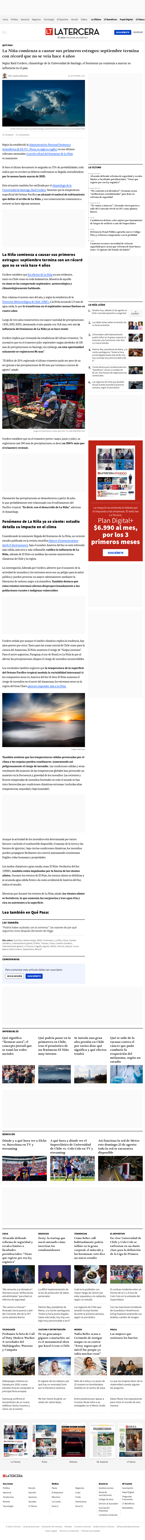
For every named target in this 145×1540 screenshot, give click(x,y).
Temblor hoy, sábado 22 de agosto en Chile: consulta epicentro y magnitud (109, 312)
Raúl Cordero (16, 949)
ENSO (39, 940)
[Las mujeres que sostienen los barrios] (126, 1366)
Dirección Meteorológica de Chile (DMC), (25, 301)
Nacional (25, 19)
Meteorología (29, 940)
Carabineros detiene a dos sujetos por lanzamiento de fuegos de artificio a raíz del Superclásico (116, 222)
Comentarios (24, 134)
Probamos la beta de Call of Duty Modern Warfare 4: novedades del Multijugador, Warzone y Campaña (18, 1342)
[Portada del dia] (115, 498)
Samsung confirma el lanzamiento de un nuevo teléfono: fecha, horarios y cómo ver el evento (16, 1404)
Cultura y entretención (52, 1329)
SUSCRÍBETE (115, 553)
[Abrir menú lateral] (5, 32)
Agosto (46, 946)
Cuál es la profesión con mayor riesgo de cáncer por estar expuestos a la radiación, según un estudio (90, 1294)
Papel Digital (126, 19)
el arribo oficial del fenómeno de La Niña (49, 153)
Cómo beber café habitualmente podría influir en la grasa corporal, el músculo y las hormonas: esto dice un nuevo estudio (109, 338)
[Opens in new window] (73, 1457)
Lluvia (76, 946)
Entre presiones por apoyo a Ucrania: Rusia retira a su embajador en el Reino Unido (89, 1402)
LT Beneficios (110, 19)
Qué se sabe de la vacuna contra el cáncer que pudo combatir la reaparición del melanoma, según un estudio (125, 1050)
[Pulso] (44, 1457)
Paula (113, 1329)
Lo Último (96, 19)
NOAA (53, 946)
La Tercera (28, 946)
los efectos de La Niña (40, 274)
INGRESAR (138, 32)
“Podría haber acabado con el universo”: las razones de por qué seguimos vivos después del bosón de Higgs (39, 929)
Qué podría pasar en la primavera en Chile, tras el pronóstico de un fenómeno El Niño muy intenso (54, 1046)
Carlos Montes (20, 75)
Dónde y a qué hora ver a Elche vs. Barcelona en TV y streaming (24, 1144)
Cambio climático (64, 943)
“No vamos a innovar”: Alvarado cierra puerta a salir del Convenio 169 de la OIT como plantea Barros (114, 209)
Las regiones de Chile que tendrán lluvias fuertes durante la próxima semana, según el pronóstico (108, 385)
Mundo (74, 19)
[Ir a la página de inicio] (72, 32)
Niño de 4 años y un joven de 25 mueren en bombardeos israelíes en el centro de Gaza (89, 1384)
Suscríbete (35, 976)
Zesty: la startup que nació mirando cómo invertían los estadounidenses (51, 1244)
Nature (5, 949)
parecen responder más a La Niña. (47, 686)
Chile (5, 1233)
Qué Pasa (7, 45)
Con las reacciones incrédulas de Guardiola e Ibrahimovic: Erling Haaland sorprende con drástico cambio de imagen (126, 1312)
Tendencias (80, 1233)
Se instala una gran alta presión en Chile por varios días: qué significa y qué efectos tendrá (90, 1046)
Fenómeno (48, 940)
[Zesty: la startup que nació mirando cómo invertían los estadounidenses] (54, 1274)
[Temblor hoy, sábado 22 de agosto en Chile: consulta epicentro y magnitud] (136, 313)
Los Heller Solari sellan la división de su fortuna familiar (109, 324)
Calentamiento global (22, 943)
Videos (84, 19)
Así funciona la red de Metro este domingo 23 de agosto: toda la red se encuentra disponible (118, 1146)
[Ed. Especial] (102, 1457)
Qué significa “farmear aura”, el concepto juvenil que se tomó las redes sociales (17, 1046)
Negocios (36, 19)
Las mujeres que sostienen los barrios (124, 1336)
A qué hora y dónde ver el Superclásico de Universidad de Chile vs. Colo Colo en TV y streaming (71, 1146)
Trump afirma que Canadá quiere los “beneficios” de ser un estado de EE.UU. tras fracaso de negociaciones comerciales (109, 371)
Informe (60, 946)
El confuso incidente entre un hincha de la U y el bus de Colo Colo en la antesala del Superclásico (125, 1294)
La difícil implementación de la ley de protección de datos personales (53, 1293)
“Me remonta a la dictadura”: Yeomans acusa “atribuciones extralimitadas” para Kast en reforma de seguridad (113, 194)
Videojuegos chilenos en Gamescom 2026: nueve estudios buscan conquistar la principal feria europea (18, 1386)
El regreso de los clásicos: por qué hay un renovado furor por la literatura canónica (53, 1384)
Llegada (38, 946)
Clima (65, 940)
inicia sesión (14, 976)
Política (14, 19)
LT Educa (140, 19)
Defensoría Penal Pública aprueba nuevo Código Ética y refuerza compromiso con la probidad (115, 233)
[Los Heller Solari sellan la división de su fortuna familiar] (136, 325)
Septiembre (28, 949)
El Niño (36, 943)
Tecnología (49, 19)
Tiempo (44, 943)
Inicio (5, 19)
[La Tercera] (15, 1457)
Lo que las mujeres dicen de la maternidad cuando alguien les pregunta (126, 1384)
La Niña (58, 940)
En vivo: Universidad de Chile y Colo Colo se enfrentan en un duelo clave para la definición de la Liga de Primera (125, 1246)
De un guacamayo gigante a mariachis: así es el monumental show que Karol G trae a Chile (54, 1340)
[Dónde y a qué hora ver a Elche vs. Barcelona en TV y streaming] (24, 1168)
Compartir (9, 134)
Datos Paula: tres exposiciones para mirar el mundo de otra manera (126, 1402)
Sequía (68, 946)
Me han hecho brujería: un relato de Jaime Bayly (52, 1400)
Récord (38, 949)
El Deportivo (62, 19)
